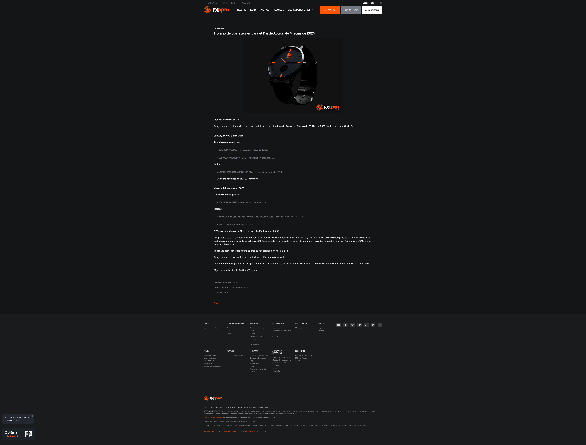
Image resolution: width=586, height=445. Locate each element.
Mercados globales (257, 328)
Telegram (253, 270)
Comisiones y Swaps (212, 328)
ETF (251, 342)
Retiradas (321, 331)
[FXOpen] (217, 10)
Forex (252, 331)
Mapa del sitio (209, 431)
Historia (275, 368)
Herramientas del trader (281, 331)
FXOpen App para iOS (303, 355)
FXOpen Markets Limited (212, 418)
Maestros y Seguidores (212, 366)
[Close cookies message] (32, 416)
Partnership (229, 3)
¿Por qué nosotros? (279, 363)
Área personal (372, 10)
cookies (16, 420)
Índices (252, 333)
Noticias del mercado (258, 358)
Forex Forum (254, 364)
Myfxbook (299, 328)
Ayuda (252, 366)
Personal (212, 3)
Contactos (276, 371)
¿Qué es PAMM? (210, 355)
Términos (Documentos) (249, 431)
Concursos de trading (235, 355)
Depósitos (322, 328)
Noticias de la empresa (281, 357)
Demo (229, 333)
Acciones (253, 339)
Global (246, 3)
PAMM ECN (208, 364)
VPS (273, 333)
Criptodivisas (255, 344)
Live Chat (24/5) (221, 292)
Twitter (242, 270)
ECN (228, 331)
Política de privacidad (227, 431)
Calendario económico (259, 355)
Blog (251, 361)
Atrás (216, 303)
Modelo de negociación (281, 360)
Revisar (229, 328)
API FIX (275, 336)
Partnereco (276, 366)
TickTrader (276, 328)
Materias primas (256, 336)
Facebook (232, 270)
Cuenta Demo (351, 10)
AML (265, 431)
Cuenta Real (329, 10)
